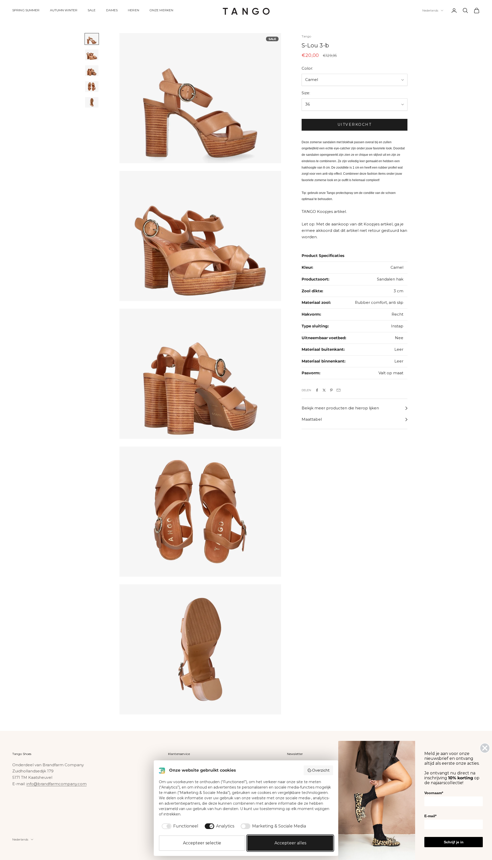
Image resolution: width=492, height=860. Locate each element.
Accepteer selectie (202, 843)
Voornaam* (433, 793)
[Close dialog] (485, 748)
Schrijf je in (454, 842)
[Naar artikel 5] (92, 102)
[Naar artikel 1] (92, 39)
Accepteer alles (290, 843)
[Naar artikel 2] (92, 55)
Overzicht (321, 770)
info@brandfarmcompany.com (56, 783)
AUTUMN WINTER (64, 10)
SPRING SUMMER (26, 10)
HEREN (133, 10)
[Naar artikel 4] (92, 86)
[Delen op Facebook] (317, 390)
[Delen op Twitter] (324, 390)
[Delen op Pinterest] (331, 390)
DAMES (112, 10)
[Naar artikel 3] (92, 71)
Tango (306, 36)
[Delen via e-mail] (338, 390)
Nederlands (430, 10)
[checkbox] (179, 826)
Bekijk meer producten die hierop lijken (340, 408)
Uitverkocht (354, 124)
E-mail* (430, 816)
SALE (92, 10)
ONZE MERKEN (161, 10)
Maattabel (312, 419)
